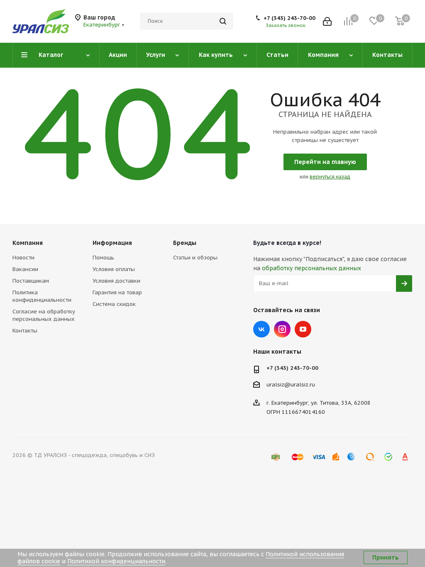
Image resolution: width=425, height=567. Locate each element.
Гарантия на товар (117, 292)
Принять (385, 557)
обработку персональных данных (311, 268)
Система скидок (114, 304)
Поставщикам (30, 280)
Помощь (103, 257)
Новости (23, 257)
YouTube (303, 329)
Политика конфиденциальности (41, 296)
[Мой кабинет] (327, 21)
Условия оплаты (114, 269)
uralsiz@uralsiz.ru (290, 384)
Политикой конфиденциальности (116, 561)
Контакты (24, 330)
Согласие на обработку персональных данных (43, 315)
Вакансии (25, 269)
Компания (27, 243)
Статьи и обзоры (195, 257)
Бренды (184, 243)
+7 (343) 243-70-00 (289, 18)
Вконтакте (261, 329)
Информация (112, 243)
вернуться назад (330, 177)
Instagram (282, 329)
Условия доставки (116, 280)
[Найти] (223, 21)
